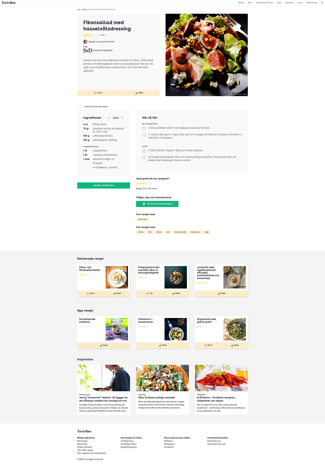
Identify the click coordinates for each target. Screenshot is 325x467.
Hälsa (300, 3)
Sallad (158, 232)
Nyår (207, 232)
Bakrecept (82, 444)
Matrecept (82, 441)
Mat (149, 232)
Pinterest (168, 441)
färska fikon (142, 219)
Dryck (279, 3)
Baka (250, 3)
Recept (241, 3)
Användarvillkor (128, 444)
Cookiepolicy (127, 441)
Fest (167, 232)
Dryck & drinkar (84, 447)
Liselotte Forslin (107, 42)
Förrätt (140, 232)
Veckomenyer (311, 3)
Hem (79, 9)
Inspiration (289, 3)
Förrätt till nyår (180, 232)
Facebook (169, 447)
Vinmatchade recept (264, 3)
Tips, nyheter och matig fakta (91, 453)
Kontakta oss (214, 441)
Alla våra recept (85, 450)
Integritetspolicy (129, 447)
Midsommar (195, 232)
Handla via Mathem (104, 185)
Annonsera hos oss (216, 444)
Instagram (169, 444)
